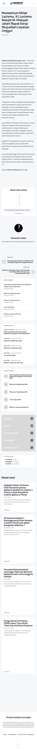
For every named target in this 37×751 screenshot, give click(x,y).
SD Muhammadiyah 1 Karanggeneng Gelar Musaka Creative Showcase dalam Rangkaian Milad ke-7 (18, 522)
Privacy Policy (22, 734)
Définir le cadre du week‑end (12, 314)
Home (5, 734)
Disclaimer (30, 734)
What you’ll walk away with (12, 300)
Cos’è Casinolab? (9, 307)
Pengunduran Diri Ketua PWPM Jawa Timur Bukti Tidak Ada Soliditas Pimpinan (18, 623)
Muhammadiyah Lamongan (18, 717)
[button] (4, 3)
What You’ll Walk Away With (12, 293)
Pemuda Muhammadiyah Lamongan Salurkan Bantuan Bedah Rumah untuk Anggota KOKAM (18, 573)
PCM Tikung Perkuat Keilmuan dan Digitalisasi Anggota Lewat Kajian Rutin (17, 332)
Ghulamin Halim (18, 238)
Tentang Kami (12, 734)
